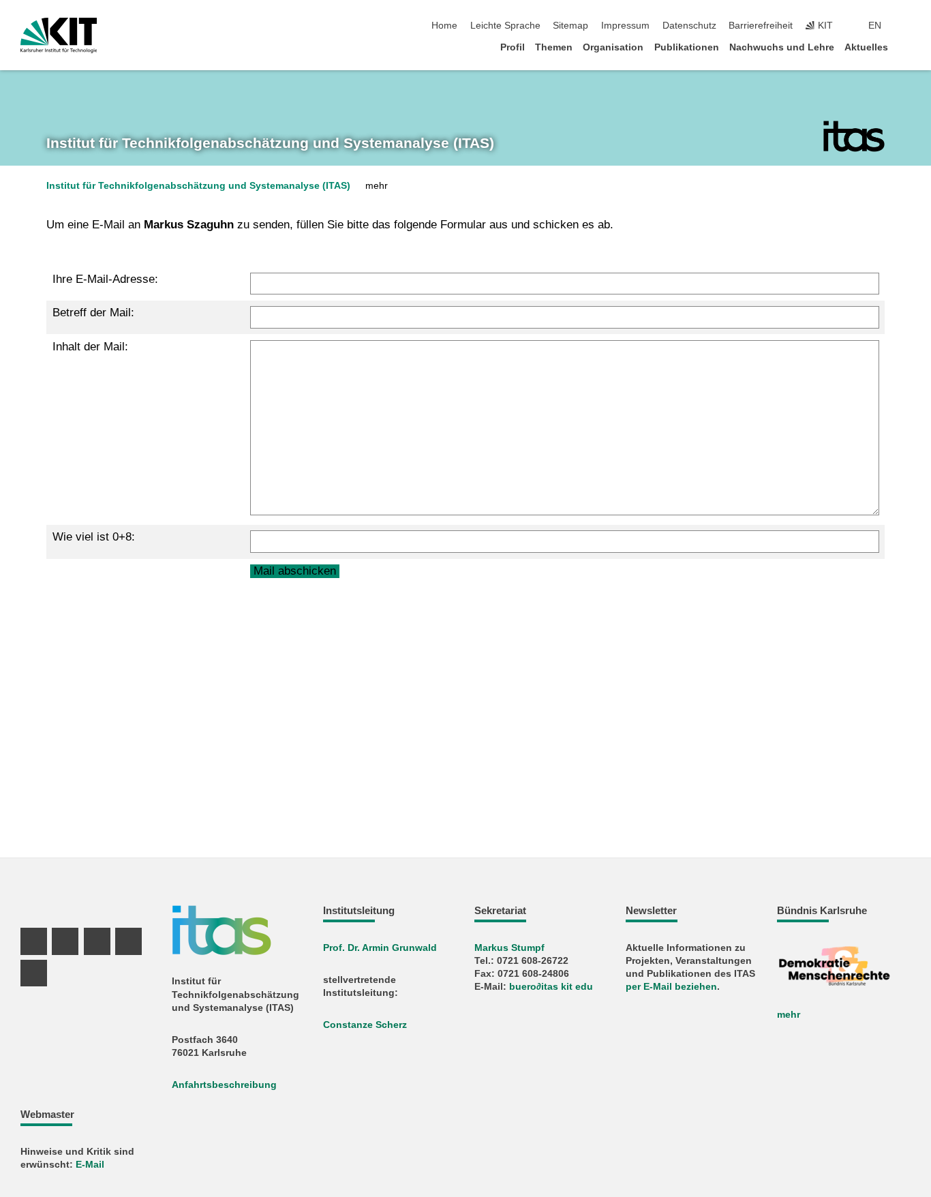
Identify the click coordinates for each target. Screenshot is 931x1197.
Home (444, 25)
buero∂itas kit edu (551, 987)
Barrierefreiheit (761, 25)
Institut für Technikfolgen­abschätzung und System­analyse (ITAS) (270, 143)
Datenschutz (689, 25)
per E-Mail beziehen (671, 987)
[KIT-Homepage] (58, 35)
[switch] (906, 25)
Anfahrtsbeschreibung (224, 1085)
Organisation (613, 47)
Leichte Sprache (505, 25)
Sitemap (570, 25)
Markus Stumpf (509, 948)
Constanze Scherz (365, 1025)
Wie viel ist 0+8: (93, 536)
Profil (512, 47)
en (874, 25)
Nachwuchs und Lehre (781, 47)
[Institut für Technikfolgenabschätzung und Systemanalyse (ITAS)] (854, 136)
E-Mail (90, 1165)
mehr (788, 1015)
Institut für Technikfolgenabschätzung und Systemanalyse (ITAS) (198, 186)
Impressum (625, 25)
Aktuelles (866, 47)
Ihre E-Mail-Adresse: (105, 279)
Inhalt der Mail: (90, 346)
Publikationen (686, 47)
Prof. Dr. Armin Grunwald (380, 948)
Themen (554, 47)
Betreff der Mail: (93, 312)
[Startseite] (906, 46)
